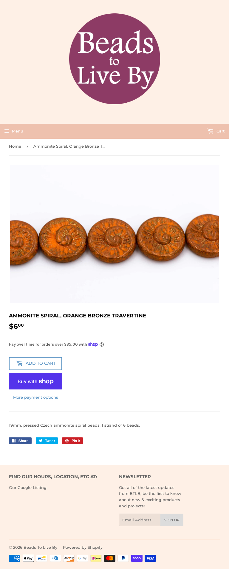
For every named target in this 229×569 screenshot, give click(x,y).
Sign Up (172, 520)
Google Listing (32, 487)
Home (15, 146)
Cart (220, 131)
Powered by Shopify (83, 547)
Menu (17, 131)
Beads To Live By (40, 547)
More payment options (35, 397)
